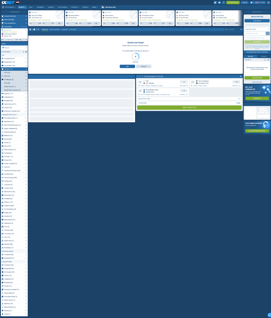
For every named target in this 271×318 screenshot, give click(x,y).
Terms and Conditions (258, 63)
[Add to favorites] (26, 30)
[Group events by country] (26, 51)
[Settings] (252, 2)
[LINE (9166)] (30, 39)
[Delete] (240, 86)
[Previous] (21, 27)
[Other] (235, 43)
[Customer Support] (268, 2)
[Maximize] (26, 16)
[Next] (26, 27)
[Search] (241, 39)
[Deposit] (223, 2)
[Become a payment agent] (219, 2)
